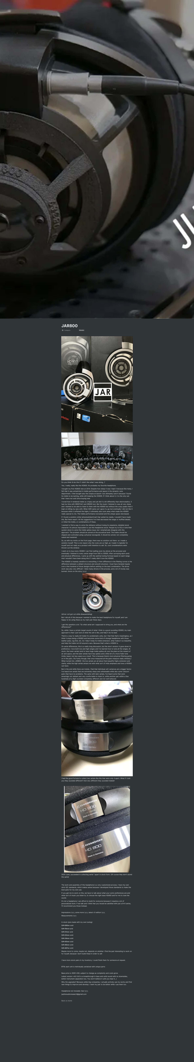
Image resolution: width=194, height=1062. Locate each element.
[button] (82, 330)
